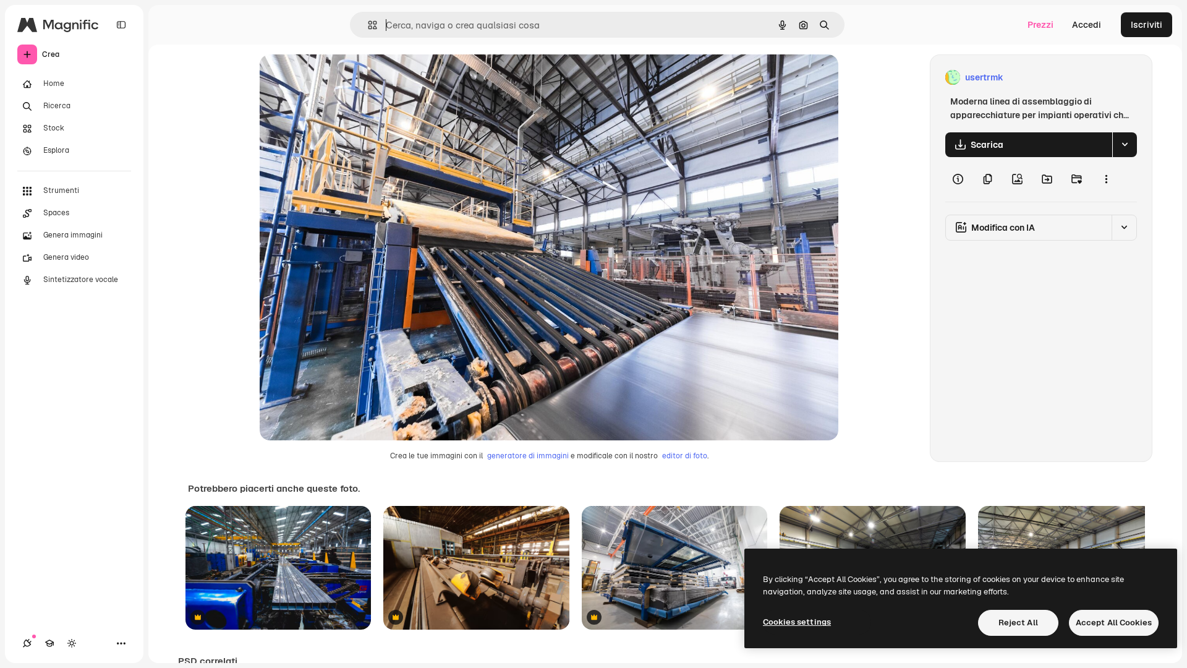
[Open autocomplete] (368, 25)
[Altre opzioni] (1106, 179)
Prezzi (1040, 24)
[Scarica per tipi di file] (1124, 144)
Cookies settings (797, 622)
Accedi (1086, 24)
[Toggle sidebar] (121, 25)
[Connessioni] (27, 643)
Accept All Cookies (1114, 622)
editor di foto (684, 456)
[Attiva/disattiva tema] (72, 643)
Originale (341, 78)
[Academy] (49, 643)
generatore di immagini (528, 456)
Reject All (1018, 622)
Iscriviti (1146, 24)
